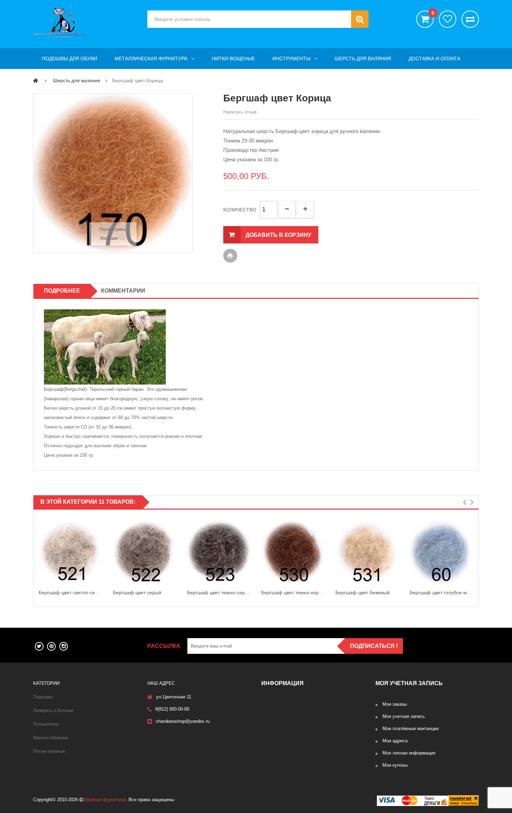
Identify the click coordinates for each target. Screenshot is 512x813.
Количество (239, 209)
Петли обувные (49, 751)
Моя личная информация (408, 753)
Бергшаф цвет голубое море (441, 592)
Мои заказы (394, 704)
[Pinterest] (51, 646)
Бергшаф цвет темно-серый (219, 592)
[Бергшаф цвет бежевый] (367, 552)
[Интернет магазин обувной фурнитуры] (85, 22)
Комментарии (123, 291)
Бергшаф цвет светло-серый (70, 592)
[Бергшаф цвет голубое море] (441, 552)
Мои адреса (395, 740)
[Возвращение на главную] (35, 80)
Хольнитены (46, 724)
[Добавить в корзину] (101, 544)
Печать (230, 256)
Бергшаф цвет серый (137, 592)
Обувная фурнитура (104, 799)
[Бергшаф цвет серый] (145, 552)
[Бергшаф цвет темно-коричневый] (293, 552)
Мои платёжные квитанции (410, 728)
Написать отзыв (240, 112)
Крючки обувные (50, 737)
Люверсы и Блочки (53, 710)
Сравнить (470, 19)
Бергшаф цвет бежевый (362, 592)
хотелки (447, 19)
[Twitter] (39, 646)
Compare (101, 559)
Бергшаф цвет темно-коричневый (293, 592)
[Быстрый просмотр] (40, 552)
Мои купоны (395, 765)
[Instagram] (63, 646)
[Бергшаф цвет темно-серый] (219, 552)
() (433, 13)
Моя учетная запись (403, 716)
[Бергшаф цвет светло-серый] (70, 552)
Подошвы (43, 696)
